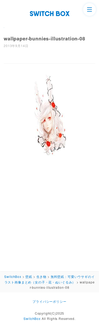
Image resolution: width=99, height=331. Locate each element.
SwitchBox (32, 318)
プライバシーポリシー (49, 301)
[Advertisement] (49, 214)
